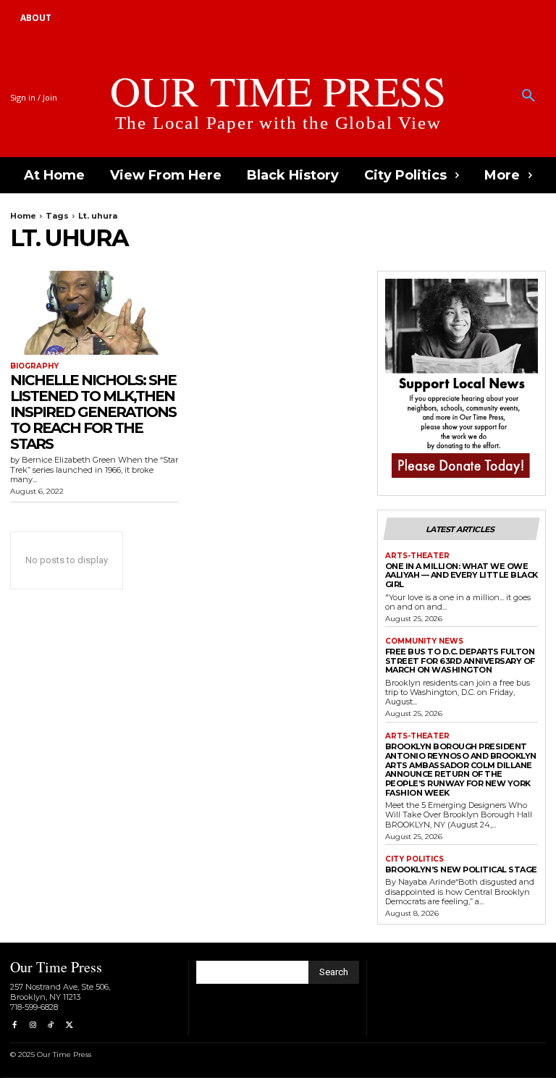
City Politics (414, 859)
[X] (69, 1025)
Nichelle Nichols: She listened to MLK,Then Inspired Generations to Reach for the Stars (93, 411)
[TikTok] (51, 1025)
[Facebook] (14, 1025)
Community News (424, 641)
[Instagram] (32, 1025)
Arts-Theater (417, 556)
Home (23, 216)
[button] (528, 96)
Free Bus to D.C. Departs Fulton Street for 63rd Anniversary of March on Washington (460, 661)
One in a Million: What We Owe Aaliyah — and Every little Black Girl (461, 575)
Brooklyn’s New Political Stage (461, 869)
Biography (34, 366)
